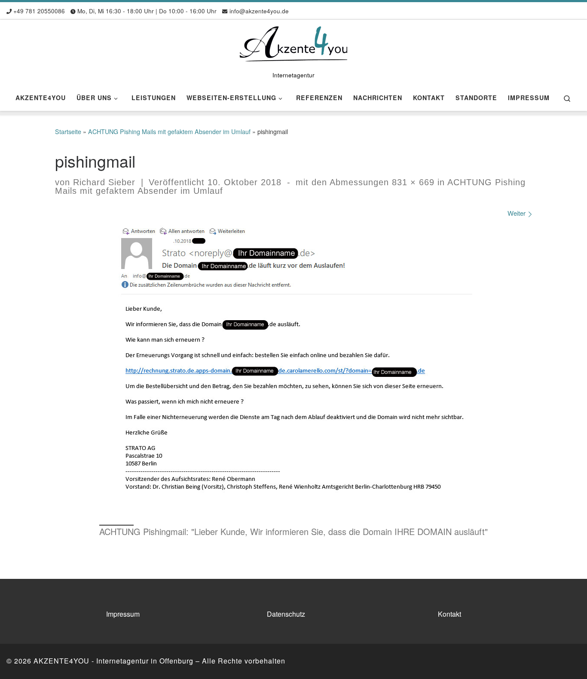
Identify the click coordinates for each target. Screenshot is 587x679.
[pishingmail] (293, 368)
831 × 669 (411, 182)
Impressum (123, 614)
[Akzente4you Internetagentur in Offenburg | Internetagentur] (293, 43)
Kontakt (449, 614)
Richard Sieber (104, 182)
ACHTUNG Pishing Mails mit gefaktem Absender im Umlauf (169, 131)
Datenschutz (286, 614)
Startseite (68, 131)
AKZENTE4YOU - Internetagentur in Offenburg (113, 661)
